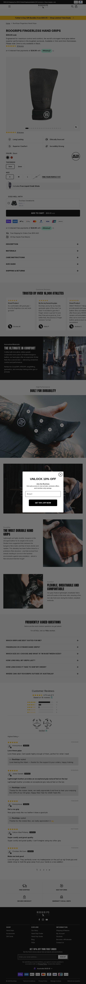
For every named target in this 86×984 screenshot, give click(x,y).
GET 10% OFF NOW (43, 503)
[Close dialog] (60, 474)
